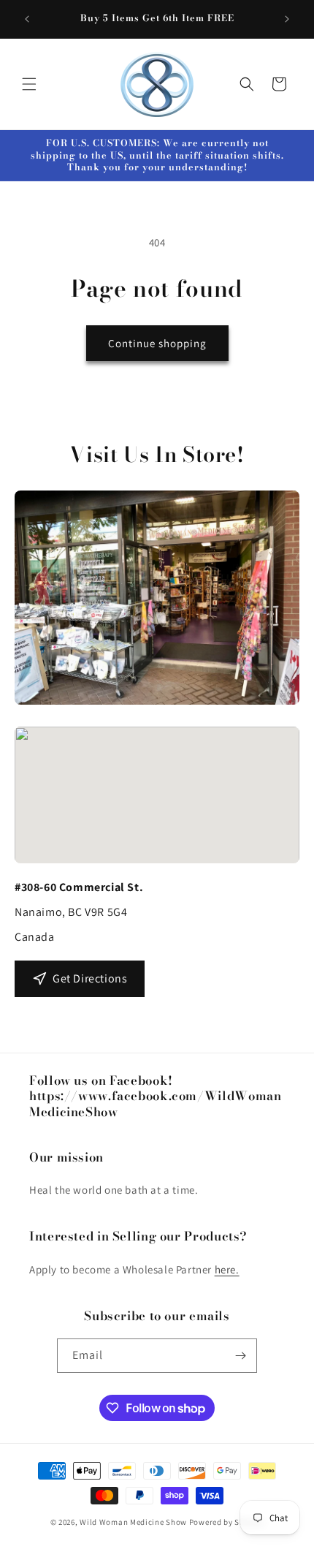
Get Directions (90, 978)
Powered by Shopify (226, 1522)
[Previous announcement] (27, 19)
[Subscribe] (240, 1355)
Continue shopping (157, 343)
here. (227, 1269)
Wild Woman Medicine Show (133, 1522)
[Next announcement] (287, 19)
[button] (29, 84)
